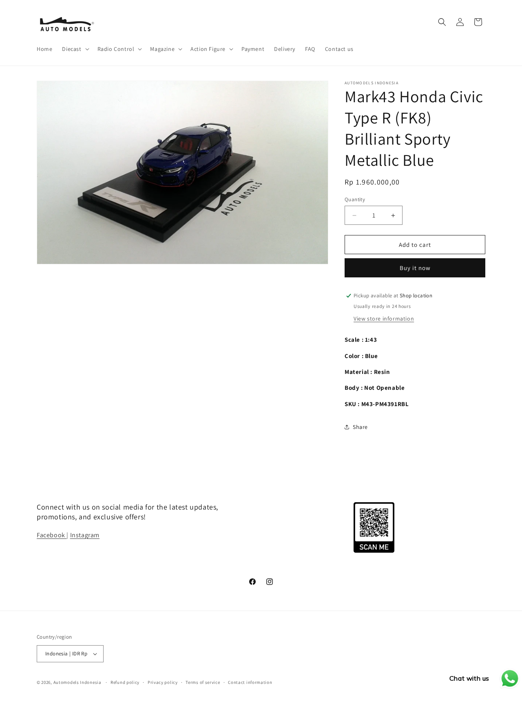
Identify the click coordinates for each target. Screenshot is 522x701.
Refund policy (125, 682)
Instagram (85, 535)
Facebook (51, 535)
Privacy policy (163, 682)
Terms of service (203, 682)
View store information (384, 318)
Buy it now (415, 268)
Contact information (250, 682)
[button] (74, 48)
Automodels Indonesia (77, 682)
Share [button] (360, 427)
